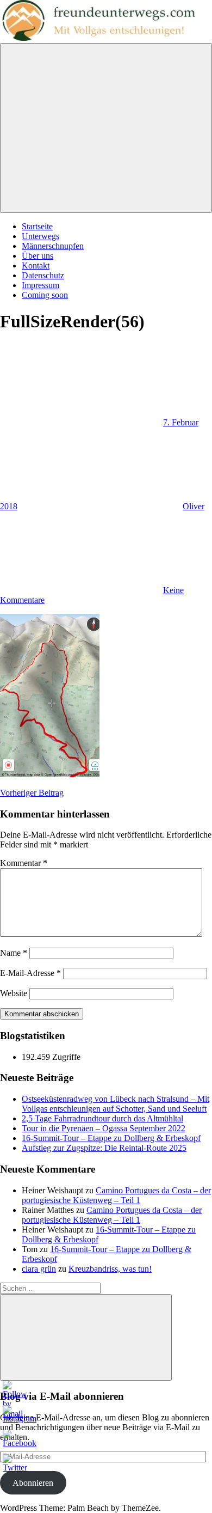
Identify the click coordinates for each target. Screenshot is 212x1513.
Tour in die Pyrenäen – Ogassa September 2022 (103, 1128)
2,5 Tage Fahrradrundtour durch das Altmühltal (102, 1118)
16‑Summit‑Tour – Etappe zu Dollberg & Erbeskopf (111, 1138)
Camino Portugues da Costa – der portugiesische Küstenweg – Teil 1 (116, 1195)
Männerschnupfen (53, 246)
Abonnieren (33, 1482)
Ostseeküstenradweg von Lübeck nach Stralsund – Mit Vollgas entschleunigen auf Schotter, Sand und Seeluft (115, 1103)
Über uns (37, 255)
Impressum (40, 285)
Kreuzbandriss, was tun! (110, 1268)
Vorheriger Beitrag (32, 792)
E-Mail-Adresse (30, 973)
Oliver (193, 506)
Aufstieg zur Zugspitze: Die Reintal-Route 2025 (104, 1147)
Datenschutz (43, 275)
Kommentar (23, 863)
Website (13, 993)
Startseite (37, 226)
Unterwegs (40, 236)
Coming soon (45, 295)
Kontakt (35, 265)
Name (13, 952)
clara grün (39, 1268)
